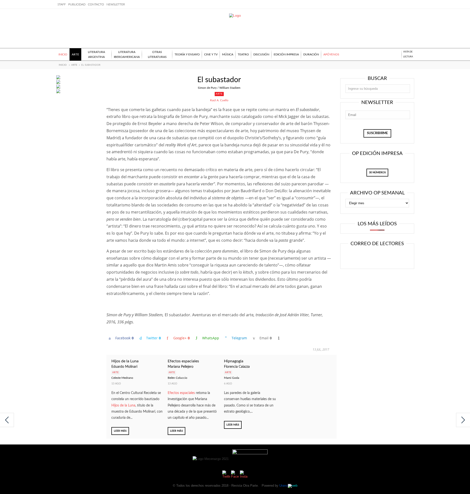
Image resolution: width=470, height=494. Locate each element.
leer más (120, 431)
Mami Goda (231, 377)
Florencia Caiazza (237, 366)
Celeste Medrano (122, 377)
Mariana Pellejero (180, 366)
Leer (361, 256)
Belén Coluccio (177, 377)
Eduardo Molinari (124, 366)
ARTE (74, 65)
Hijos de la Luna (125, 361)
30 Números (377, 172)
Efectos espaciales (183, 361)
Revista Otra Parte (244, 485)
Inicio (63, 65)
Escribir (391, 256)
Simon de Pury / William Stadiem (219, 87)
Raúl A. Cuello (219, 100)
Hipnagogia (233, 361)
